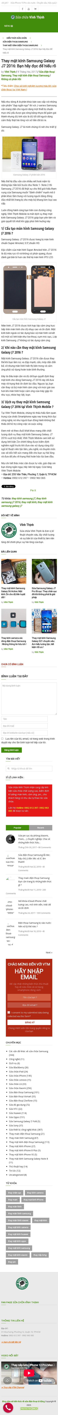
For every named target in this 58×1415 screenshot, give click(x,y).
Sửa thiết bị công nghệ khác (23, 1129)
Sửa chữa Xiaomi (17, 1088)
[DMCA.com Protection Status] (29, 1409)
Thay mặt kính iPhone (20, 1146)
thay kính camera (35, 1192)
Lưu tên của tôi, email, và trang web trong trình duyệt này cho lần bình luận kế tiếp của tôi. (28, 740)
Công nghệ (14, 1059)
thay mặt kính (28, 502)
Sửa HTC (13, 1108)
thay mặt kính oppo (17, 1241)
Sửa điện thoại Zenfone (21, 1100)
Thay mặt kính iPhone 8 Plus (23, 1150)
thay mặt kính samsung (19, 1248)
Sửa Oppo (14, 1117)
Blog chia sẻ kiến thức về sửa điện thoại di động (23, 1401)
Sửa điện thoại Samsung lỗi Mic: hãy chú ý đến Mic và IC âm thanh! (34, 858)
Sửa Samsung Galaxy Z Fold (23, 1121)
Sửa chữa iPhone (17, 1075)
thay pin (12, 1261)
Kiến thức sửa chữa (17, 38)
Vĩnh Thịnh (9, 71)
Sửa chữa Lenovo (18, 1079)
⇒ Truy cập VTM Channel (12, 1387)
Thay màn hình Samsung (21, 1137)
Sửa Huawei (15, 1113)
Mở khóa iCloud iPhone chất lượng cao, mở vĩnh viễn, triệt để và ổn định (34, 904)
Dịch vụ (13, 1063)
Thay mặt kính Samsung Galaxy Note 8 (28, 1158)
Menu (7, 26)
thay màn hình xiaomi (18, 1220)
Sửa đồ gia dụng (17, 1104)
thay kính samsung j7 (23, 498)
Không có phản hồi (11, 79)
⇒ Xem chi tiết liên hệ (11, 1342)
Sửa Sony (13, 1125)
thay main (12, 1199)
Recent (40, 827)
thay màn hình (15, 1206)
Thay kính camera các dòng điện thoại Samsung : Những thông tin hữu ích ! (13, 641)
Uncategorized (16, 1174)
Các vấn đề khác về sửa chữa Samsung (28, 1051)
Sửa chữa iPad (16, 1071)
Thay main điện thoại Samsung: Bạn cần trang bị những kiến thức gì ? (35, 881)
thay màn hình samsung (19, 1213)
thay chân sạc (14, 1192)
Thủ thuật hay (16, 1166)
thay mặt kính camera (18, 1227)
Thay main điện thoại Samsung (24, 1133)
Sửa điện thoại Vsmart (20, 1096)
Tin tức (12, 1170)
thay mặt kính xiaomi (17, 1255)
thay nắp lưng (40, 1255)
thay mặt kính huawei (18, 1234)
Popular (17, 827)
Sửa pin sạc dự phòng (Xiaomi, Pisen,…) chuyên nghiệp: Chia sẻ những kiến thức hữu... (34, 839)
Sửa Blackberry (16, 1067)
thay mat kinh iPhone (33, 1199)
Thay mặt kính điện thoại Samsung (20, 45)
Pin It (33, 490)
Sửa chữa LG (15, 1084)
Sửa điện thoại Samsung (15, 42)
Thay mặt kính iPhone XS (21, 1154)
